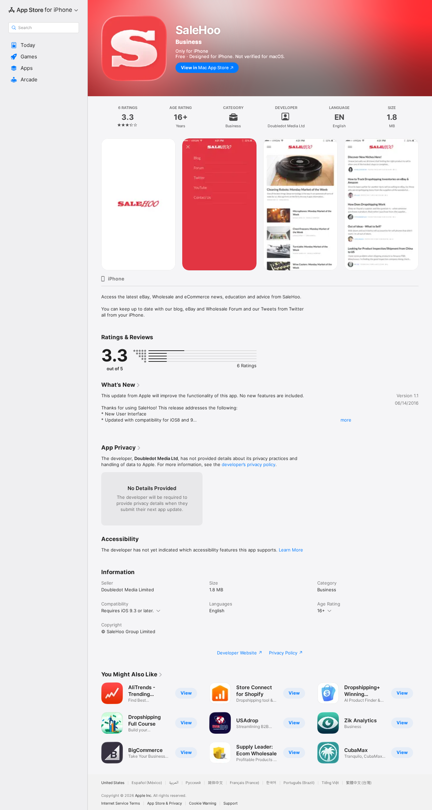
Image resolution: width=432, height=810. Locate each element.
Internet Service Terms (120, 803)
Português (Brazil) (299, 783)
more (346, 420)
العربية (174, 783)
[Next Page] (425, 723)
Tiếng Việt (330, 783)
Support (230, 803)
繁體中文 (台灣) (359, 783)
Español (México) (147, 783)
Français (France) (244, 783)
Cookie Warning (202, 803)
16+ (321, 610)
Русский (193, 783)
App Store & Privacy (164, 803)
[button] (44, 45)
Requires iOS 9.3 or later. (127, 610)
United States (113, 783)
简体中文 (215, 783)
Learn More (291, 549)
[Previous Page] (94, 723)
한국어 (271, 783)
